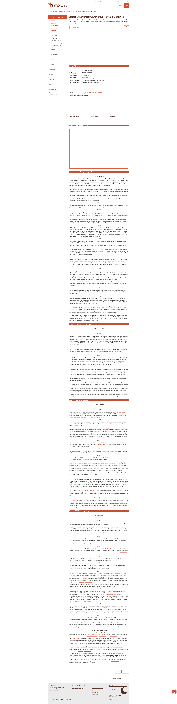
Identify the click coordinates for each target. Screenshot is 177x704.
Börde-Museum (75, 479)
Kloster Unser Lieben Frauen (97, 634)
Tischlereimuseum (76, 500)
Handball (52, 62)
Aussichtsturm (87, 651)
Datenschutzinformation (100, 1)
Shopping (51, 79)
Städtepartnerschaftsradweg (89, 11)
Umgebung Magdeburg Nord (58, 38)
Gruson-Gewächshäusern (75, 655)
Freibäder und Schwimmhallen (57, 67)
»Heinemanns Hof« (88, 490)
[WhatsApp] (127, 678)
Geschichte (52, 74)
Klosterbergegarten (118, 653)
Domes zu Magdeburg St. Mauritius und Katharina (107, 594)
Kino (51, 59)
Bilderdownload (124, 1)
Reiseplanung (51, 87)
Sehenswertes (62, 11)
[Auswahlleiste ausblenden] (125, 26)
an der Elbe (54, 35)
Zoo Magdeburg (54, 52)
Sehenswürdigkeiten (54, 23)
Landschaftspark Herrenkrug (88, 653)
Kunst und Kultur (53, 25)
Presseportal (116, 1)
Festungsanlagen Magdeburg (58, 43)
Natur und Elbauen (56, 33)
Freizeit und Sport (70, 11)
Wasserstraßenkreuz (103, 659)
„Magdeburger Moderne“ (96, 611)
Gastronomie (52, 82)
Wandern (52, 49)
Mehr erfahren (78, 100)
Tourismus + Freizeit (53, 11)
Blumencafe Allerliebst (106, 451)
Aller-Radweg (98, 472)
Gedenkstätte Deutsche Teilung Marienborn (104, 428)
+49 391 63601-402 (80, 685)
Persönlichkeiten (53, 77)
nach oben (125, 671)
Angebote (50, 84)
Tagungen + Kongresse (53, 92)
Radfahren (78, 11)
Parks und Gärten (53, 69)
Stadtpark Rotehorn (89, 649)
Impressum (91, 1)
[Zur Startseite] (57, 5)
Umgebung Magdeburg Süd (58, 40)
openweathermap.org (116, 695)
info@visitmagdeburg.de (77, 688)
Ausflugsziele (52, 72)
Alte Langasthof (123, 552)
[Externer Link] (102, 6)
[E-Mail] (125, 678)
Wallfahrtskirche (101, 444)
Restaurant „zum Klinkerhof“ (85, 582)
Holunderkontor (84, 578)
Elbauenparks (97, 655)
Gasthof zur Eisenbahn (89, 507)
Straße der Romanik (96, 632)
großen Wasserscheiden (119, 538)
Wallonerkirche (102, 636)
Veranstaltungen (52, 89)
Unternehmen (110, 1)
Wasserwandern (54, 54)
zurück (118, 671)
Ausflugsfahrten (85, 659)
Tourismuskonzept (52, 94)
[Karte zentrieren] (128, 26)
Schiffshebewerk (115, 661)
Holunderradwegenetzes (104, 575)
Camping (52, 57)
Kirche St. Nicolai (107, 548)
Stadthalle (80, 651)
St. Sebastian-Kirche (92, 636)
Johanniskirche (75, 638)
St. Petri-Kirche (113, 636)
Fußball (52, 64)
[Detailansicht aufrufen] (99, 148)
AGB (93, 690)
